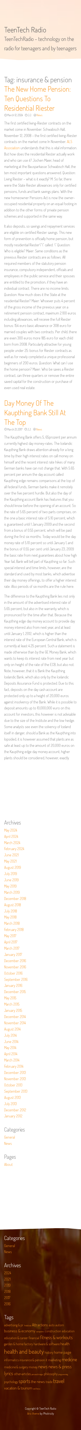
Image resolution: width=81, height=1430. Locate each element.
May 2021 (10, 861)
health (65, 1343)
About (8, 1164)
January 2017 (13, 954)
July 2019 (10, 873)
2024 (7, 1273)
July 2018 (10, 911)
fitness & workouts (56, 1337)
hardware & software (47, 1344)
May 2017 (10, 935)
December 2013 (15, 1072)
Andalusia (27, 1325)
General (9, 1137)
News (39, 115)
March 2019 (12, 892)
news (43, 1366)
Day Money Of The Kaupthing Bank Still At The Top (35, 412)
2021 (7, 1279)
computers (40, 1331)
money (33, 1367)
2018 (7, 1291)
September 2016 (16, 979)
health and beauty (24, 1351)
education (68, 1331)
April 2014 (10, 1054)
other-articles (22, 1374)
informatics (11, 1360)
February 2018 (14, 929)
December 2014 (15, 1016)
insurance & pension (32, 1360)
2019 (7, 1285)
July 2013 (10, 1103)
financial (34, 1338)
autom (59, 1325)
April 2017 (10, 942)
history (49, 1352)
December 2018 (15, 898)
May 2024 (10, 830)
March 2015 (12, 1004)
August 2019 (12, 867)
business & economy (19, 1330)
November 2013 (15, 1078)
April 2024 (11, 836)
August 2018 (12, 904)
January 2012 (13, 1116)
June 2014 (11, 1041)
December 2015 (15, 991)
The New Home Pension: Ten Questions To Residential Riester (37, 98)
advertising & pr (13, 1325)
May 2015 (10, 998)
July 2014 (10, 1035)
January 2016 (13, 985)
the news (38, 1381)
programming (63, 1374)
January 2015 (13, 1010)
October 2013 (13, 1085)
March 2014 (12, 1060)
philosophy (51, 1374)
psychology (11, 1382)
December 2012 (15, 1110)
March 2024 (12, 842)
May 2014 (10, 1047)
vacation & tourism (18, 1388)
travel (58, 1380)
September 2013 (15, 1091)
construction (53, 1331)
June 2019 (11, 880)
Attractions (40, 1324)
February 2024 (14, 848)
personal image (37, 1374)
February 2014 (13, 1066)
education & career (16, 1338)
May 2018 (10, 917)
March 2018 (12, 923)
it (46, 1360)
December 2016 (15, 960)
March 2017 (11, 948)
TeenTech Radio (25, 29)
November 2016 (15, 967)
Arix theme (33, 1413)
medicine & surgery (16, 1367)
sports (24, 1381)
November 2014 (15, 1023)
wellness (36, 1388)
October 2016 (13, 973)
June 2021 (11, 855)
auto (52, 1325)
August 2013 (12, 1097)
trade (49, 1382)
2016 (7, 1304)
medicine (69, 1359)
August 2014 (12, 1029)
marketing (54, 1360)
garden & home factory (18, 1344)
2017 (7, 1297)
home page (62, 1352)
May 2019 (10, 886)
